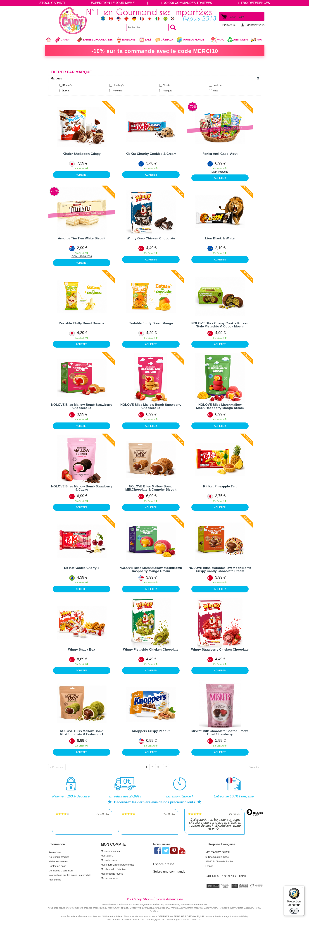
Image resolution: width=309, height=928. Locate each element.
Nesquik (167, 90)
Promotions (55, 852)
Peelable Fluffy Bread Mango (150, 323)
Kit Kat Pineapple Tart (220, 486)
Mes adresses (109, 860)
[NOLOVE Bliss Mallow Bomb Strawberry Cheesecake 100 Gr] (151, 378)
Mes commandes (110, 851)
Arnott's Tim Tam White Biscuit (81, 238)
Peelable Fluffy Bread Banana (82, 323)
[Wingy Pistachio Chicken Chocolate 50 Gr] (151, 623)
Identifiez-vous (255, 25)
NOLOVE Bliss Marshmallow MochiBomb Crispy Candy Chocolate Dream (220, 569)
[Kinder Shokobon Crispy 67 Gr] (82, 127)
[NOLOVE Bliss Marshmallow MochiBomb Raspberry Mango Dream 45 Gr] (151, 541)
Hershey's (118, 85)
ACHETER (82, 174)
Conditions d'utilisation (61, 870)
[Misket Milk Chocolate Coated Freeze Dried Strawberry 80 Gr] (220, 704)
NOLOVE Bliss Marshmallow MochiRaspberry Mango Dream (220, 406)
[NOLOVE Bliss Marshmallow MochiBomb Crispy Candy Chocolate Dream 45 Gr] (220, 541)
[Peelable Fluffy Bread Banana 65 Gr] (82, 297)
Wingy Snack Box (81, 649)
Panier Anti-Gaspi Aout (220, 153)
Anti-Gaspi (240, 39)
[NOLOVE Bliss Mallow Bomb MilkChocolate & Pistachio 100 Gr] (82, 704)
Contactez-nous (57, 866)
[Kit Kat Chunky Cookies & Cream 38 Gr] (151, 127)
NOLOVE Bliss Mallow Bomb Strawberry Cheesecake (81, 406)
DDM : (215, 171)
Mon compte (113, 844)
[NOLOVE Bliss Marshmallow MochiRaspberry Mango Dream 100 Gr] (220, 378)
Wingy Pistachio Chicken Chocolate (150, 649)
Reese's (67, 85)
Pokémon (118, 90)
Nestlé (166, 85)
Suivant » (254, 767)
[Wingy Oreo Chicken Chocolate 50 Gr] (151, 212)
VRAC (220, 39)
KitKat (66, 90)
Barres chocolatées (98, 39)
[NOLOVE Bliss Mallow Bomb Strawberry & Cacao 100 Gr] (82, 460)
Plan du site (55, 879)
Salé (148, 39)
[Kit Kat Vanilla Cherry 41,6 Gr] (82, 541)
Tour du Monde (190, 40)
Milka (215, 90)
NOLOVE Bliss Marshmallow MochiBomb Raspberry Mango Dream (150, 569)
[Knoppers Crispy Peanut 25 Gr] (151, 704)
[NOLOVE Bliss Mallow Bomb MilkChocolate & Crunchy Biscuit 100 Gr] (151, 460)
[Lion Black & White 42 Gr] (220, 212)
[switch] (294, 911)
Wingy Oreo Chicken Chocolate (151, 238)
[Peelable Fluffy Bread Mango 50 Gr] (151, 297)
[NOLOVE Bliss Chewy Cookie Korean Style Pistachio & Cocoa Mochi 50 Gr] (220, 297)
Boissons (128, 39)
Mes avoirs (107, 855)
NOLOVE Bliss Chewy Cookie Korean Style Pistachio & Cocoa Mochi (219, 324)
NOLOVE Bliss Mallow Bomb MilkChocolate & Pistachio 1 (82, 732)
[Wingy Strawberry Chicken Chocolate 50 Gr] (220, 623)
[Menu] (301, 888)
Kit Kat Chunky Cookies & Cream (151, 153)
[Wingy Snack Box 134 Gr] (82, 623)
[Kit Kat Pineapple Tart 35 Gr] (220, 460)
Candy (62, 40)
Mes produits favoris (112, 873)
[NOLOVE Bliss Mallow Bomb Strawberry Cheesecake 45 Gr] (82, 378)
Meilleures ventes (58, 861)
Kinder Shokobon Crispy (82, 153)
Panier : (236, 17)
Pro (259, 39)
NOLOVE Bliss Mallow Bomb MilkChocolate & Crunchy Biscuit (150, 487)
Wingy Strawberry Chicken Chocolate (220, 649)
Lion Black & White (220, 238)
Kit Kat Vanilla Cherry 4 (81, 568)
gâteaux (167, 39)
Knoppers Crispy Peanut (151, 731)
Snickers (217, 85)
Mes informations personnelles (117, 864)
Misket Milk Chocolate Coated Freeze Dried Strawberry (220, 732)
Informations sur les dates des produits (70, 875)
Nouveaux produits (59, 857)
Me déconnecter (110, 878)
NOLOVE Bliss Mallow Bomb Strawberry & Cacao (81, 487)
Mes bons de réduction (113, 869)
